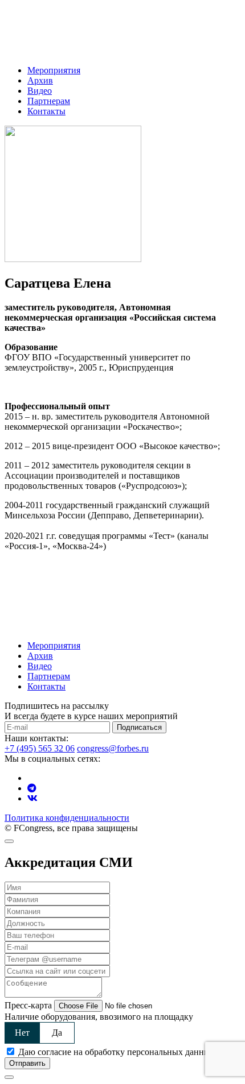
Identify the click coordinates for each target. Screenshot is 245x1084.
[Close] (9, 841)
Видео (39, 90)
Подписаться (139, 727)
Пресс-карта (28, 1005)
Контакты (46, 111)
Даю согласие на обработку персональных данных (116, 1052)
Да (57, 1032)
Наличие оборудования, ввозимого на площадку (99, 1016)
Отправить (27, 1063)
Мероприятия (53, 70)
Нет (22, 1032)
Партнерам (48, 101)
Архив (40, 80)
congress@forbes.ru (113, 748)
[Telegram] (31, 788)
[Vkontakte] (32, 798)
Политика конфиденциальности (67, 818)
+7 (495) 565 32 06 (40, 748)
